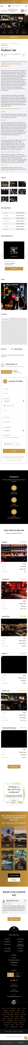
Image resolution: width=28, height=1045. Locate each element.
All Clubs (16, 43)
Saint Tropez (22, 1020)
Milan (11, 43)
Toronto (22, 1024)
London (4, 1014)
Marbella (6, 1016)
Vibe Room (20, 950)
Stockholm (6, 1024)
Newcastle (23, 1018)
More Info (14, 800)
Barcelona (13, 1008)
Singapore (21, 1022)
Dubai (23, 1010)
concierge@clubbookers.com (14, 517)
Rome (16, 1020)
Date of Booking (7, 427)
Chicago (5, 1010)
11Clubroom (5, 579)
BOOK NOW (14, 37)
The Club (20, 948)
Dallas (18, 1010)
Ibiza (12, 1012)
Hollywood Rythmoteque (9, 728)
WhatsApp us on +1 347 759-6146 (14, 460)
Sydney (12, 1024)
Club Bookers (4, 43)
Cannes (24, 1008)
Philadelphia (10, 1020)
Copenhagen (12, 1010)
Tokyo (17, 1024)
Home (14, 957)
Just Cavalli (7, 948)
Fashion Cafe (5, 690)
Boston (19, 1008)
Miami (12, 1016)
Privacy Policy (8, 1031)
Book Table (14, 268)
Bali (8, 1008)
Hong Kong (6, 1012)
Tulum (6, 1026)
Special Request (6, 435)
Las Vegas (17, 1012)
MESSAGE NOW (6, 372)
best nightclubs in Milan (7, 170)
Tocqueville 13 (7, 950)
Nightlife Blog (14, 962)
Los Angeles (10, 1014)
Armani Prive (5, 616)
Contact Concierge (14, 875)
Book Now (21, 1042)
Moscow (4, 1018)
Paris (4, 1020)
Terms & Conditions (18, 1031)
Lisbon (23, 1012)
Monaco (22, 1016)
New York (16, 1018)
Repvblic (4, 542)
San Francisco (7, 1022)
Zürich (21, 1026)
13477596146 (14, 493)
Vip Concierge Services (14, 960)
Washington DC (14, 1026)
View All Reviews (14, 919)
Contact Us (14, 964)
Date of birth (6, 398)
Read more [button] (5, 912)
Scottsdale (15, 1022)
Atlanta (4, 1008)
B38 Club (4, 653)
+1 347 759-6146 (17, 372)
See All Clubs (14, 766)
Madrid (17, 1014)
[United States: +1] (4, 405)
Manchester (23, 1014)
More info (24, 1)
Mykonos (10, 1018)
